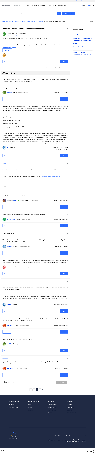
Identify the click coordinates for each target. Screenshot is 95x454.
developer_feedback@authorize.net (51, 176)
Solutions (30, 410)
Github (69, 410)
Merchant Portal (13, 407)
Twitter (69, 404)
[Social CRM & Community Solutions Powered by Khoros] (90, 451)
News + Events (52, 410)
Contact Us (51, 407)
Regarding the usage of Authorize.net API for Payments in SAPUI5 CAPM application (82, 54)
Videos (30, 407)
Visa (53, 435)
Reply (64, 61)
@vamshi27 (5, 358)
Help (84, 5)
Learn (29, 404)
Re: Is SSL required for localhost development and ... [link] (55, 21)
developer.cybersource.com (87, 0)
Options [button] (91, 21)
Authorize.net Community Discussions (28, 21)
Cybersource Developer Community (5, 5)
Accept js (75, 43)
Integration (40, 21)
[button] (5, 61)
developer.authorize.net (74, 0)
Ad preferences (80, 435)
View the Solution (11, 35)
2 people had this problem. (9, 47)
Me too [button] (7, 50)
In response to (23, 92)
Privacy (71, 435)
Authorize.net (61, 435)
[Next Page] (43, 389)
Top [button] (3, 450)
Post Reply (61, 382)
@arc (5, 163)
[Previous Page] (28, 389)
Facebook (69, 407)
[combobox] (40, 13)
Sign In (92, 5)
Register (11, 404)
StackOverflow (71, 412)
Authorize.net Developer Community (58, 5)
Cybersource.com (52, 404)
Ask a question (69, 13)
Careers (50, 412)
